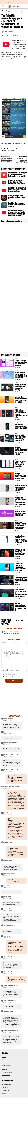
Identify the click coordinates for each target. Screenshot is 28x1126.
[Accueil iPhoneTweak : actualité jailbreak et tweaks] (2, 10)
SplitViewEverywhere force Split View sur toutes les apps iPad (21, 580)
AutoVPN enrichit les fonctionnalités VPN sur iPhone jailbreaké (21, 363)
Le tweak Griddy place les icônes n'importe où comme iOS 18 (20, 437)
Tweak (16, 6)
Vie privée (4, 1069)
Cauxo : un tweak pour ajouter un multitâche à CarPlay (20, 387)
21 (17, 35)
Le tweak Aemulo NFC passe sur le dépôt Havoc (20, 513)
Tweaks (5, 10)
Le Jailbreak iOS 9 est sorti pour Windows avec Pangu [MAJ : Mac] (21, 160)
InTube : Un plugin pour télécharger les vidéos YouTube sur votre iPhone (16, 182)
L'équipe (4, 1057)
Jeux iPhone (5, 1087)
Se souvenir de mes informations (10, 674)
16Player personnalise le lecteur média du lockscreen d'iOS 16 (20, 607)
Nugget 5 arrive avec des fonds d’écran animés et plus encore (21, 375)
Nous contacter (5, 1059)
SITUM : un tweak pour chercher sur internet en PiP (16, 197)
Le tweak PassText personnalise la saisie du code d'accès (21, 488)
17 (2, 770)
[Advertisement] (14, 80)
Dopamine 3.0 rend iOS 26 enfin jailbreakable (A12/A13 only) (12, 632)
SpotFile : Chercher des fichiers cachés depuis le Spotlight (16, 205)
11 (2, 886)
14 (2, 842)
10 (2, 896)
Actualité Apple (5, 1090)
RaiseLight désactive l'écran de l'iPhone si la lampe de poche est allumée (20, 525)
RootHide (19, 1)
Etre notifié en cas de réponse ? (9, 676)
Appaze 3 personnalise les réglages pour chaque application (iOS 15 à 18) (21, 413)
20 (2, 732)
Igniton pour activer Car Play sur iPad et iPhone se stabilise (6, 160)
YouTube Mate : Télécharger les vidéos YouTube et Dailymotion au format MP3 (17, 174)
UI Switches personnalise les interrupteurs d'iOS (21, 426)
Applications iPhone (6, 1084)
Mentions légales (6, 1075)
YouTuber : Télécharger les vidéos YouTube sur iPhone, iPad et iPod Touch (17, 189)
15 (2, 813)
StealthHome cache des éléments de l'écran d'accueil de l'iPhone (20, 567)
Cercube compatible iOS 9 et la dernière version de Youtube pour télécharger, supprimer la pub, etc (17, 213)
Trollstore (14, 1)
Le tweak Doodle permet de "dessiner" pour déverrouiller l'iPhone (20, 553)
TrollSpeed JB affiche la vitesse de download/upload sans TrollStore (21, 593)
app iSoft (4, 1093)
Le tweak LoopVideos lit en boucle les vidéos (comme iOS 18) (20, 476)
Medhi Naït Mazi (9, 31)
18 (2, 755)
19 (2, 742)
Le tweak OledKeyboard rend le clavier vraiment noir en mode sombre (21, 451)
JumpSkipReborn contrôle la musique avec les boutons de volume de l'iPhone (21, 539)
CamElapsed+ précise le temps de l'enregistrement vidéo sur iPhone (20, 501)
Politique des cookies (7, 1072)
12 (2, 873)
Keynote (9, 1)
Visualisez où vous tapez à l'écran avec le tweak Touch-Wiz (21, 464)
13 (2, 860)
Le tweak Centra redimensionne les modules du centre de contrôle (21, 399)
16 (2, 786)
